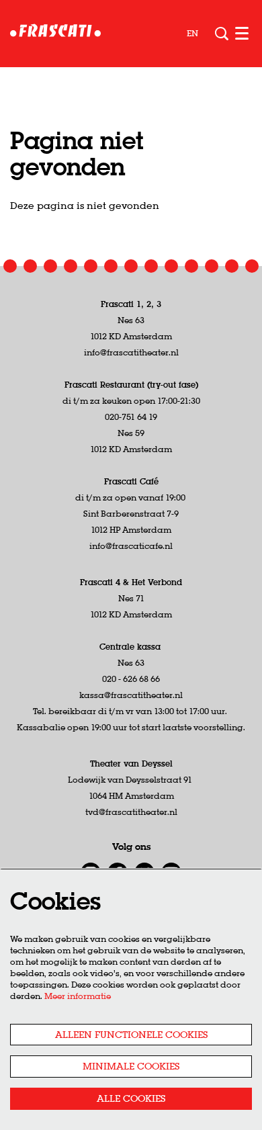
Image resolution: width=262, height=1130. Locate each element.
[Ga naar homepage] (55, 33)
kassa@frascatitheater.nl (131, 695)
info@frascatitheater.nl (131, 352)
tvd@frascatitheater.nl (131, 812)
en (192, 34)
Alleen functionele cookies (131, 1035)
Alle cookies (131, 1098)
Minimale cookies (131, 1066)
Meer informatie (77, 996)
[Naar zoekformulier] (222, 34)
